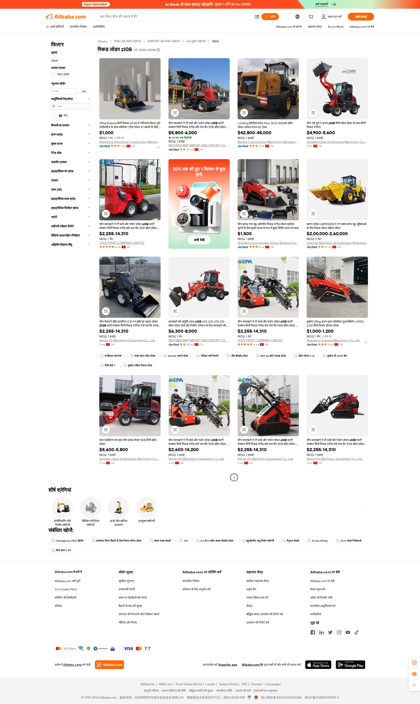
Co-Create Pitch (66, 589)
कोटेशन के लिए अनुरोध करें (196, 589)
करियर (58, 606)
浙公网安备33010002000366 (281, 697)
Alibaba (102, 41)
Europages (273, 684)
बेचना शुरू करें (317, 589)
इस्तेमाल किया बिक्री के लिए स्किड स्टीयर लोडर (118, 540)
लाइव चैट (251, 589)
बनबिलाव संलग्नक (113, 355)
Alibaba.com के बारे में (68, 572)
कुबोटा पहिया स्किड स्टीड (140, 365)
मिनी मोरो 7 (110, 365)
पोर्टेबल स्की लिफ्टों (210, 355)
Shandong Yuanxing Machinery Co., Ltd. (333, 340)
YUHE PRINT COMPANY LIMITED (121, 243)
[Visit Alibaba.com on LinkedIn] (321, 632)
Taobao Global (228, 684)
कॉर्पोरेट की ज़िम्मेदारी (65, 597)
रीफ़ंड (249, 606)
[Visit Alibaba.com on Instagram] (339, 632)
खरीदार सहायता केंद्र (257, 581)
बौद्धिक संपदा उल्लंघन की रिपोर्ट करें (264, 614)
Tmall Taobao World (188, 684)
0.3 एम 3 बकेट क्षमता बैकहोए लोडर (216, 540)
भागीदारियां (315, 614)
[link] (414, 662)
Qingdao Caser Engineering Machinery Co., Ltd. (337, 142)
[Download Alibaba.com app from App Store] (318, 664)
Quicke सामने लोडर (178, 355)
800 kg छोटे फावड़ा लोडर (273, 355)
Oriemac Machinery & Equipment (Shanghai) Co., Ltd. (337, 243)
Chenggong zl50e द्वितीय (70, 540)
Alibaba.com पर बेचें (322, 581)
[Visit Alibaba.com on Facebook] (312, 632)
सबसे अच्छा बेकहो (162, 540)
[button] (257, 16)
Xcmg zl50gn (320, 540)
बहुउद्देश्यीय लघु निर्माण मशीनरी (260, 540)
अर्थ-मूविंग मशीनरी (195, 41)
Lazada (210, 684)
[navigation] (70, 260)
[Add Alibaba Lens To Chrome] (109, 664)
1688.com (165, 684)
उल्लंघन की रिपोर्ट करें (257, 622)
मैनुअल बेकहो (293, 540)
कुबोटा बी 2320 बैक (337, 355)
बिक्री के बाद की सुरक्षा (130, 606)
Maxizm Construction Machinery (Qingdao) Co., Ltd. (268, 142)
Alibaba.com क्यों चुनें (67, 581)
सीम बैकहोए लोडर (239, 355)
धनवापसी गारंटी (127, 589)
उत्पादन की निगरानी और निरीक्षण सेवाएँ (139, 614)
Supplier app (228, 664)
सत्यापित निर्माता (191, 581)
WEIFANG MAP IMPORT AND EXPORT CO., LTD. (199, 145)
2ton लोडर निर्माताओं (351, 540)
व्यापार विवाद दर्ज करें (257, 597)
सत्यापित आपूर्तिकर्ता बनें (322, 606)
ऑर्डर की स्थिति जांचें (321, 597)
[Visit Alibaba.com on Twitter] (330, 632)
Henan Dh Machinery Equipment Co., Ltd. (127, 340)
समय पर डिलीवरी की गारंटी (133, 597)
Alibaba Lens (72, 664)
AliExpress (148, 684)
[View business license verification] (249, 697)
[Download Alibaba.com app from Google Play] (350, 664)
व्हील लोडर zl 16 (307, 355)
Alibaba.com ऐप (252, 664)
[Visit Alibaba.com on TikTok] (356, 632)
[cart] (311, 17)
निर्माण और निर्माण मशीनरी (127, 41)
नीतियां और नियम (128, 622)
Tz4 (186, 540)
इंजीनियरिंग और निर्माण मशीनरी (163, 41)
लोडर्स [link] (215, 41)
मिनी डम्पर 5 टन (63, 550)
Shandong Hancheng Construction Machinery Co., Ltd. (130, 142)
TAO (244, 684)
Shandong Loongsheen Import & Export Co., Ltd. (268, 243)
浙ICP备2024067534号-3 (321, 697)
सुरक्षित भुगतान (126, 581)
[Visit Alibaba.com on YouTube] (347, 632)
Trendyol (256, 684)
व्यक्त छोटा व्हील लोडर (144, 355)
